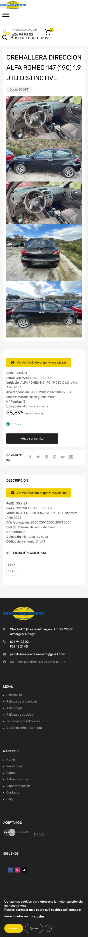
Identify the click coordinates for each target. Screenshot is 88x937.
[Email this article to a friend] (70, 457)
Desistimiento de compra (24, 728)
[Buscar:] (37, 38)
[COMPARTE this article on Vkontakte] (62, 457)
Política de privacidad (21, 701)
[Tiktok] (24, 870)
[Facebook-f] (10, 870)
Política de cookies (19, 715)
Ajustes (34, 928)
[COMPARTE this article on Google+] (46, 457)
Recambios (14, 766)
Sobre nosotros (17, 779)
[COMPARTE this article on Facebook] (29, 457)
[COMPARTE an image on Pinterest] (54, 457)
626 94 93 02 (22, 34)
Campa (11, 773)
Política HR (14, 695)
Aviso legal (14, 708)
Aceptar (14, 928)
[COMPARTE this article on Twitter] (38, 457)
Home (10, 760)
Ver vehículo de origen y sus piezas (42, 362)
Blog (9, 799)
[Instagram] (17, 870)
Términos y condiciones (23, 721)
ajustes (39, 916)
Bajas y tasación (18, 786)
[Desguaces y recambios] (22, 5)
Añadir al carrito (32, 438)
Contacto (13, 792)
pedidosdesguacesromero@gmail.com (37, 654)
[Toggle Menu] (5, 16)
